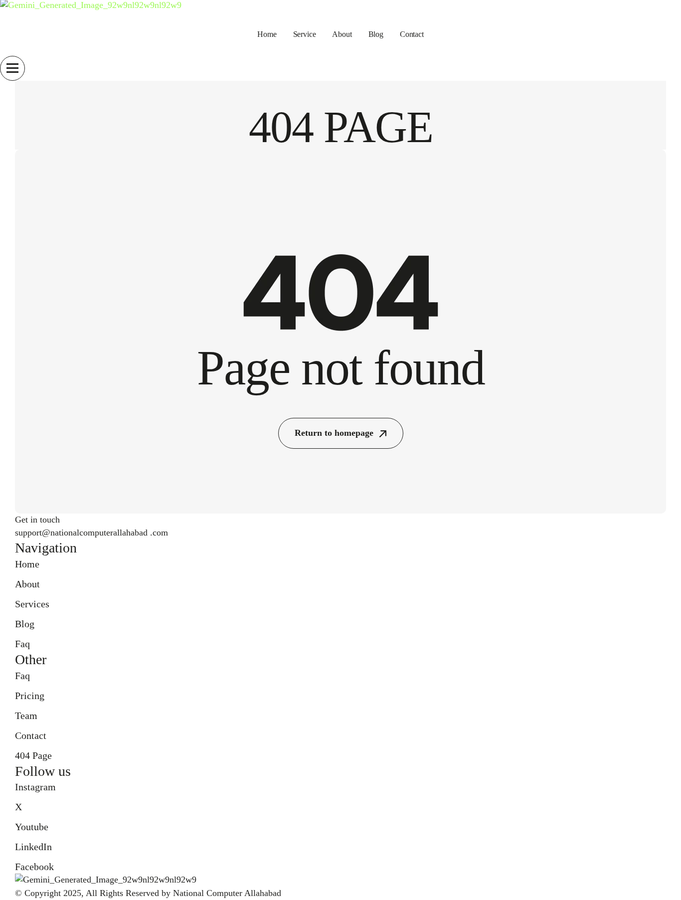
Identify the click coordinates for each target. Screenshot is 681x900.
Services (32, 603)
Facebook (34, 866)
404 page (33, 755)
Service (304, 34)
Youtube (31, 826)
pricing (29, 695)
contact (30, 735)
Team (26, 715)
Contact (412, 34)
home (266, 34)
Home (27, 563)
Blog (375, 34)
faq (22, 643)
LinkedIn (33, 846)
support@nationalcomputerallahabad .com (91, 533)
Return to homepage (334, 433)
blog (24, 623)
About (341, 34)
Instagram (35, 786)
